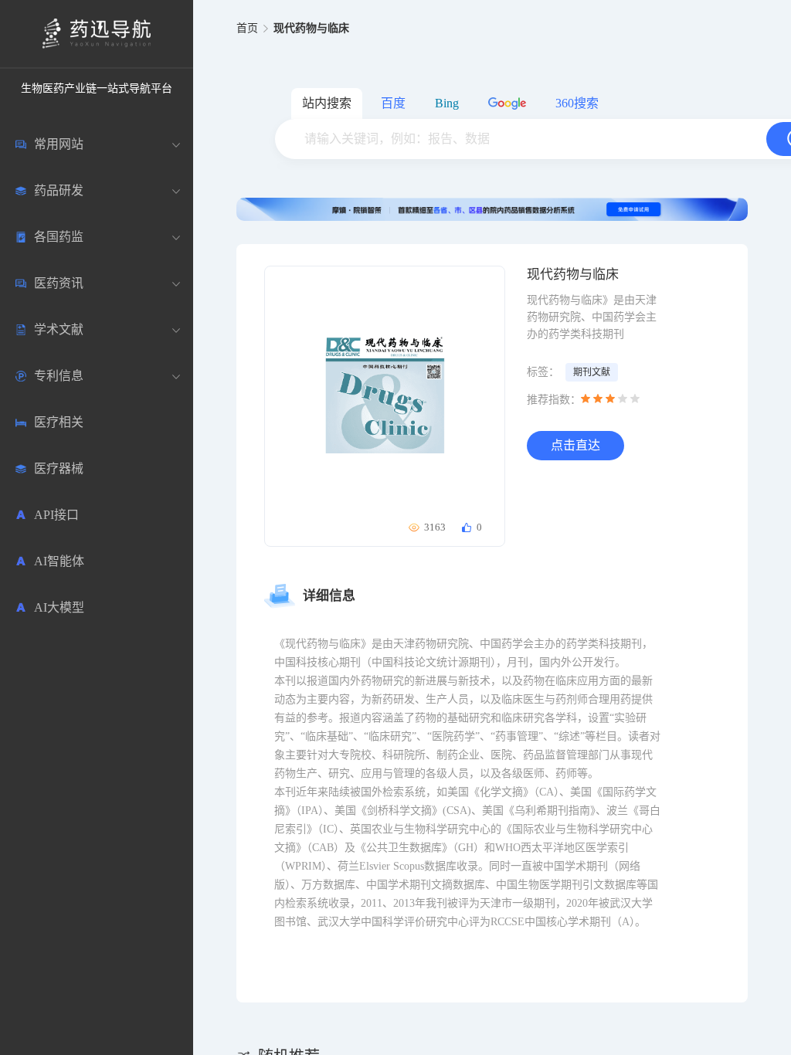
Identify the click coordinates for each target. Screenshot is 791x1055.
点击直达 (575, 445)
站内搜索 (326, 103)
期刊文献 (591, 372)
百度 (393, 103)
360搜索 (577, 103)
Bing (447, 103)
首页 (247, 28)
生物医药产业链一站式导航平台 (96, 88)
